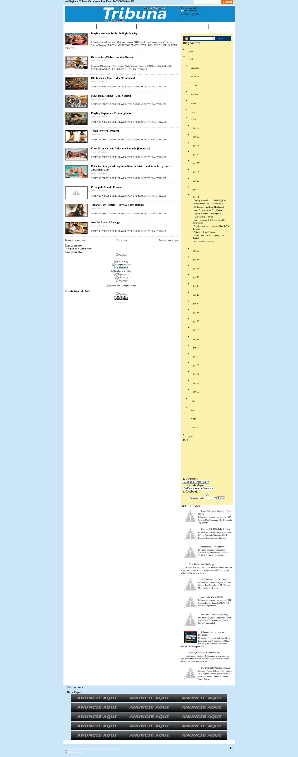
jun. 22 (196, 189)
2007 (190, 437)
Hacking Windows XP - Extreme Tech (204, 652)
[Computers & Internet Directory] (121, 274)
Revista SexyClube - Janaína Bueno (112, 57)
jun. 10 (196, 321)
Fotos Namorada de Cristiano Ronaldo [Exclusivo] (120, 148)
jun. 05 (196, 365)
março (193, 419)
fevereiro (194, 427)
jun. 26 (196, 154)
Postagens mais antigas (168, 240)
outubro (194, 85)
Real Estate (121, 303)
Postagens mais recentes (75, 240)
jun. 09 (196, 330)
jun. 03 (196, 383)
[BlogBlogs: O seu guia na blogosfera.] (121, 280)
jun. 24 (196, 172)
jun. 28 (196, 137)
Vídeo (186, 26)
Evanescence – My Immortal (212, 547)
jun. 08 (196, 339)
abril (193, 410)
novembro (195, 76)
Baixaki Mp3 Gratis (87, 749)
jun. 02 (196, 392)
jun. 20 (196, 251)
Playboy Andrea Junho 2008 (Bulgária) (114, 33)
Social (201, 26)
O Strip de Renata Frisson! (106, 187)
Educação (126, 26)
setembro (194, 94)
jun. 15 (196, 286)
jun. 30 (196, 128)
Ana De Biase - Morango (105, 222)
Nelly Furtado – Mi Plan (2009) (214, 579)
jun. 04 (196, 374)
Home (71, 26)
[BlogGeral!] (121, 264)
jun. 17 (196, 268)
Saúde (143, 26)
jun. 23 (196, 181)
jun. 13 (196, 295)
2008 (190, 59)
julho (193, 112)
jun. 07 (196, 348)
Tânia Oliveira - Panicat (105, 130)
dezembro (195, 68)
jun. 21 (196, 197)
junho (193, 119)
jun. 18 (196, 259)
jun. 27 (196, 145)
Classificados (165, 26)
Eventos (105, 26)
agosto (193, 103)
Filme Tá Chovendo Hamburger (202, 564)
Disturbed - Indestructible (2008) (214, 614)
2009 (190, 52)
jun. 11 (196, 312)
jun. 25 (196, 163)
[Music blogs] (121, 277)
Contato (217, 26)
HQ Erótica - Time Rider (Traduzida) (113, 78)
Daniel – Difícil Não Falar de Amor (215, 529)
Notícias (87, 26)
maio (193, 401)
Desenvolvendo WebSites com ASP (215, 668)
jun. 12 (196, 303)
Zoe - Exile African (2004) (212, 597)
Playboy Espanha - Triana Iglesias (111, 113)
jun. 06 (196, 356)
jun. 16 (196, 277)
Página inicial (121, 240)
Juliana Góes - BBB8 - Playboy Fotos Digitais (117, 204)
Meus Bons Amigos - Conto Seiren (111, 95)
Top (231, 748)
